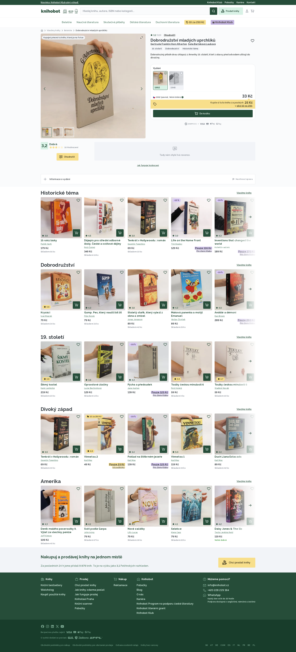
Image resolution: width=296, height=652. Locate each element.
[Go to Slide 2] (58, 132)
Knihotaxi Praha (84, 599)
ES (229, 645)
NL (238, 645)
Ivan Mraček (46, 316)
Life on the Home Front (186, 240)
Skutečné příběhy (114, 22)
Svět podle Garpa (95, 528)
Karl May (88, 460)
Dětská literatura (140, 22)
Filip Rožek (89, 316)
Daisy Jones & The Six (228, 528)
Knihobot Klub (145, 612)
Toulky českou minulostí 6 (187, 384)
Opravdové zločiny (96, 384)
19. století (52, 337)
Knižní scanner (83, 603)
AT (211, 645)
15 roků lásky (49, 240)
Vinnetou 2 (91, 456)
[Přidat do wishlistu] (252, 40)
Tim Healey (176, 244)
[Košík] (252, 11)
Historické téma (60, 193)
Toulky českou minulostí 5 (231, 384)
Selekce (176, 528)
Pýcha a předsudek (140, 384)
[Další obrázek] (141, 89)
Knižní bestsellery (51, 585)
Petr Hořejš (176, 388)
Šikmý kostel (49, 384)
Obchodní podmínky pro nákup (55, 645)
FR (244, 645)
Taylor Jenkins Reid (224, 532)
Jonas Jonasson (135, 319)
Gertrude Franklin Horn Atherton (168, 44)
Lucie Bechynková (93, 388)
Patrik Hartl (46, 244)
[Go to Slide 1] (47, 132)
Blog (139, 589)
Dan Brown (220, 316)
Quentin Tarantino (136, 244)
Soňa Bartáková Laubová (202, 44)
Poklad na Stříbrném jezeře (145, 456)
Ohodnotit (169, 35)
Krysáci (45, 312)
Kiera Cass (176, 532)
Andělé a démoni (225, 312)
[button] (93, 86)
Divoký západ (56, 409)
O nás (140, 594)
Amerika (51, 481)
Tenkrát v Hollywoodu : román (147, 240)
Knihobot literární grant (151, 608)
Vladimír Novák (222, 388)
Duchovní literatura (167, 22)
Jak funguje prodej (86, 594)
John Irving (89, 532)
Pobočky (80, 608)
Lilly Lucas (133, 532)
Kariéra (141, 599)
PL (254, 645)
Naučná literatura (88, 22)
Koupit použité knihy (53, 594)
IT (234, 645)
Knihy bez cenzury (149, 645)
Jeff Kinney (46, 536)
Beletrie (67, 22)
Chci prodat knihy (85, 585)
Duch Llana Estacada (228, 456)
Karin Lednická (48, 388)
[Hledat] (213, 11)
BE (249, 645)
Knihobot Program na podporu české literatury (165, 603)
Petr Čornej (89, 247)
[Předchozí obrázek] (44, 89)
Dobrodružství (57, 265)
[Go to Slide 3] (69, 132)
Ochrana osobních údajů (127, 645)
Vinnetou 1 (178, 456)
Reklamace (120, 585)
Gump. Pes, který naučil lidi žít (103, 312)
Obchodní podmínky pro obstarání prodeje (92, 645)
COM (222, 645)
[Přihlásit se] (247, 11)
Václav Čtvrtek (178, 319)
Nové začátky (136, 528)
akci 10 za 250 (244, 106)
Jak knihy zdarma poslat (90, 589)
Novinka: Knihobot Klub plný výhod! (60, 2)
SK (206, 645)
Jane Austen (133, 388)
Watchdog (47, 589)
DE (216, 645)
